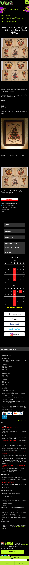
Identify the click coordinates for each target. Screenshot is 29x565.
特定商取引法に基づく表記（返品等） (11, 203)
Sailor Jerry (14, 21)
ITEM (7, 17)
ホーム (2, 15)
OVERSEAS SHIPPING (12, 248)
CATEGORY (8, 18)
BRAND (8, 21)
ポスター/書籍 (13, 17)
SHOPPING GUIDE (11, 243)
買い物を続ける (6, 209)
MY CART (16, 557)
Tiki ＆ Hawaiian (17, 20)
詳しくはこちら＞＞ (22, 420)
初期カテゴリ (9, 15)
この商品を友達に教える (8, 205)
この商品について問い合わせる (9, 207)
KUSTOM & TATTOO (18, 18)
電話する (7, 563)
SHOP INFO (8, 252)
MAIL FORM (12, 551)
